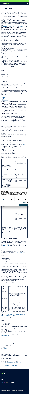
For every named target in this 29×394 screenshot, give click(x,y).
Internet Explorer (5, 100)
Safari (3, 99)
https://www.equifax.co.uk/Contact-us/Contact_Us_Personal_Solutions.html (13, 362)
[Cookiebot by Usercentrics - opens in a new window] (25, 188)
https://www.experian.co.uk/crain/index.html (7, 356)
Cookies (17, 105)
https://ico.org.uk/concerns (5, 335)
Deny (5, 204)
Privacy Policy (11, 387)
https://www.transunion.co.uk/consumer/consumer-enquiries (11, 365)
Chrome (3, 97)
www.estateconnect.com (6, 26)
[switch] (11, 199)
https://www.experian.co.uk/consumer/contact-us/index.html (11, 359)
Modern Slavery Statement (18, 387)
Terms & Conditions (11, 12)
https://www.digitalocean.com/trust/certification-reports (9, 122)
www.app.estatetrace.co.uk (13, 26)
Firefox (3, 98)
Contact (2, 388)
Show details (25, 202)
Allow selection (14, 204)
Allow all (24, 204)
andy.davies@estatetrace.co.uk (6, 348)
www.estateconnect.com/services (17, 25)
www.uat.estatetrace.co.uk (21, 26)
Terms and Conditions (4, 387)
